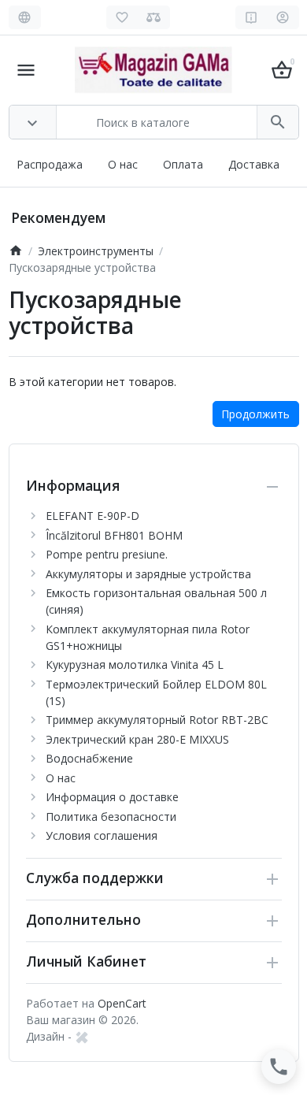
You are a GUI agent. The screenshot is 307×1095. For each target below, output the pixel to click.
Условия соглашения (101, 835)
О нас (123, 164)
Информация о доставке (112, 796)
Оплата (183, 164)
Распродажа (50, 164)
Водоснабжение (89, 758)
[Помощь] (251, 17)
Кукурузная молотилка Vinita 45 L (135, 664)
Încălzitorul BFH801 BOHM (114, 535)
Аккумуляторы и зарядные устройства (148, 573)
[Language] (25, 17)
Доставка (253, 164)
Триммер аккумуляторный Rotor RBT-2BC (157, 719)
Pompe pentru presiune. (107, 554)
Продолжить (255, 413)
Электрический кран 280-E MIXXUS (137, 739)
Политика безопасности (111, 816)
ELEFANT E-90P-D (92, 515)
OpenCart (122, 1003)
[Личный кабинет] (283, 17)
